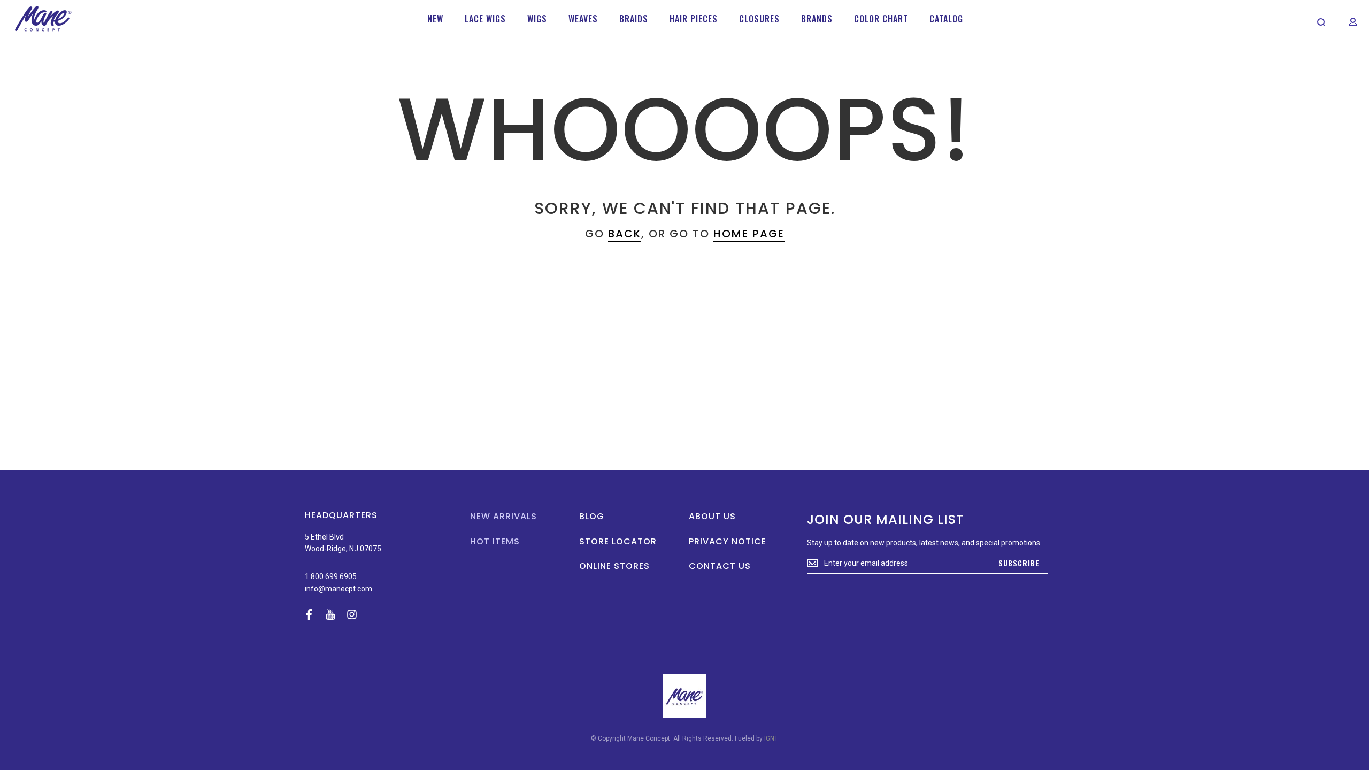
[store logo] (43, 18)
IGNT (771, 738)
